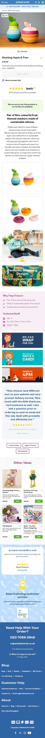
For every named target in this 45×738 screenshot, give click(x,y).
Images (23, 51)
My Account (21, 706)
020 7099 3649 (22, 637)
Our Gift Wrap (6, 676)
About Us (4, 706)
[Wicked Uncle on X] (20, 732)
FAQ (20, 689)
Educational (22, 451)
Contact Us (5, 693)
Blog (12, 706)
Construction (14, 445)
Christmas (19, 676)
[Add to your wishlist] (41, 58)
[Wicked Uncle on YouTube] (29, 732)
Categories (26, 671)
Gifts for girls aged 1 (14, 10)
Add (17, 501)
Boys (3, 671)
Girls (9, 671)
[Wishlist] (35, 2)
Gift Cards (37, 671)
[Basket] (42, 2)
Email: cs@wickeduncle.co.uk (23, 693)
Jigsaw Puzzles (30, 445)
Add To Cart (22, 74)
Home (3, 10)
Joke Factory (33, 706)
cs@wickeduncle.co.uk (22, 643)
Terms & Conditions (32, 689)
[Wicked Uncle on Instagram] (25, 732)
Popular (16, 671)
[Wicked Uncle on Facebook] (16, 732)
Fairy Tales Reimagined (9, 711)
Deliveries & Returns (9, 689)
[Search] (38, 2)
